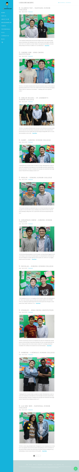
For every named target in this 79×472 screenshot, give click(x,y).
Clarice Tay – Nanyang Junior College (34, 9)
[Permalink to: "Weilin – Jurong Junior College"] (36, 193)
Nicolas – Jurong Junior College (37, 266)
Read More (47, 45)
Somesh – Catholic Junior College (38, 352)
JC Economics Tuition (38, 466)
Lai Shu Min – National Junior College (34, 407)
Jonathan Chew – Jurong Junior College (35, 221)
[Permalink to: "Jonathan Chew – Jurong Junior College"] (36, 239)
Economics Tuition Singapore (36, 467)
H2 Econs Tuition (68, 466)
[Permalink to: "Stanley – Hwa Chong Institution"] (36, 326)
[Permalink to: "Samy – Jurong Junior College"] (36, 154)
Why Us (30, 464)
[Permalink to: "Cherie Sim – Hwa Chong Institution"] (36, 71)
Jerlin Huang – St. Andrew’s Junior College (33, 99)
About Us (35, 464)
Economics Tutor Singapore (46, 467)
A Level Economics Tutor (54, 466)
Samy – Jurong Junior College (36, 140)
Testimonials (30, 11)
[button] (75, 468)
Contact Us (59, 464)
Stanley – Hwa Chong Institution (37, 310)
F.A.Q (55, 464)
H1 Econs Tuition (62, 466)
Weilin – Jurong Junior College (36, 177)
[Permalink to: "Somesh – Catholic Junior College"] (36, 374)
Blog (63, 464)
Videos (45, 464)
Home (27, 464)
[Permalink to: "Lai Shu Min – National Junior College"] (36, 427)
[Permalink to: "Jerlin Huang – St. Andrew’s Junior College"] (36, 114)
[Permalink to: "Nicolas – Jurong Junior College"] (36, 283)
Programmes (40, 464)
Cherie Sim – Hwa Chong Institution (31, 53)
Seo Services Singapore (55, 467)
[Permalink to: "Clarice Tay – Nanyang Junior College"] (36, 26)
